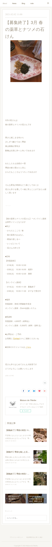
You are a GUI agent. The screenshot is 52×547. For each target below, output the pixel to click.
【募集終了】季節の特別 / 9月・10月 (20, 430)
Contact (16, 338)
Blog (23, 3)
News (14, 3)
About (5, 3)
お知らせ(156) (9, 375)
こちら (28, 347)
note (32, 3)
